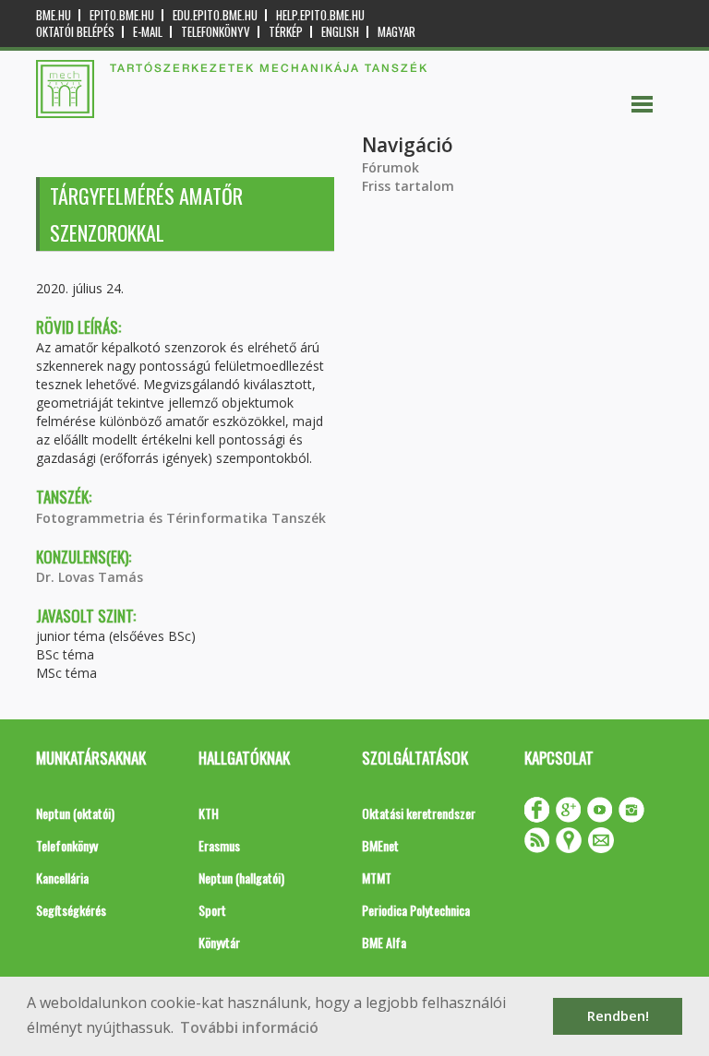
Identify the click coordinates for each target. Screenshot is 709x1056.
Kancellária (62, 877)
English (340, 32)
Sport (212, 910)
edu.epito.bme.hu (215, 15)
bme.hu (53, 15)
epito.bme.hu (122, 15)
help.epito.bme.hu (320, 15)
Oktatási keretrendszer (418, 813)
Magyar (396, 32)
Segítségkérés (71, 910)
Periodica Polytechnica (416, 910)
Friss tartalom (408, 186)
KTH (208, 813)
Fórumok (390, 167)
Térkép (286, 32)
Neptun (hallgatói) (241, 877)
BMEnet (380, 845)
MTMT (376, 877)
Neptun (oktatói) (75, 813)
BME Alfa (384, 942)
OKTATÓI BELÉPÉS (75, 32)
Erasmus (219, 845)
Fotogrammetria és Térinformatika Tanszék (181, 518)
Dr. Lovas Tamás (89, 577)
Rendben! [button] (618, 1016)
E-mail (147, 32)
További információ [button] (249, 1027)
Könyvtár (219, 942)
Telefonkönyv (215, 32)
